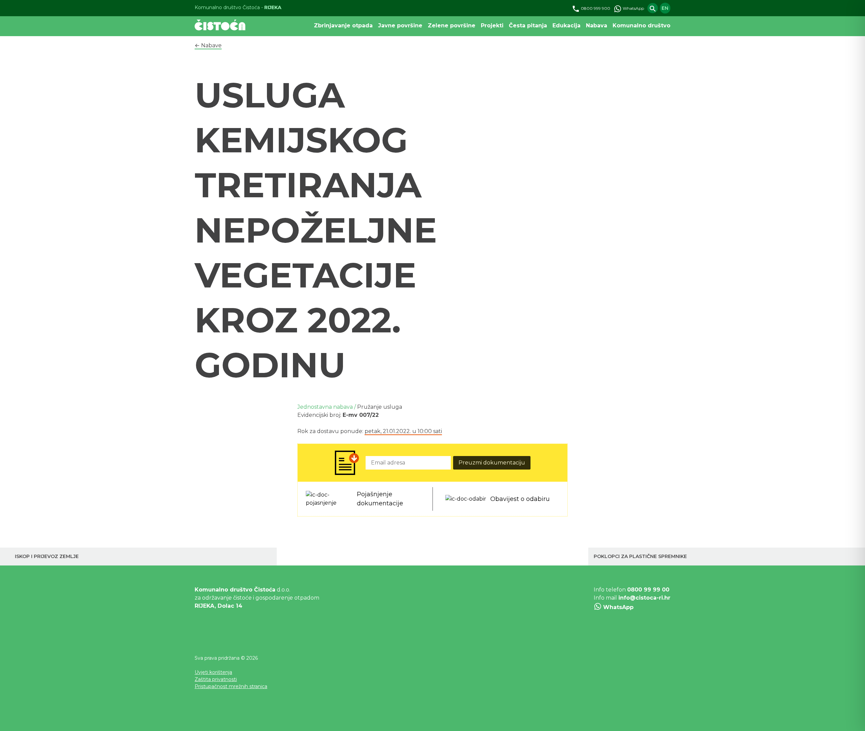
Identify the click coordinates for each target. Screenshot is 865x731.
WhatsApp (633, 8)
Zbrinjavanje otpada (343, 25)
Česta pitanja (528, 25)
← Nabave (208, 45)
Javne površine (400, 25)
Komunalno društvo (641, 25)
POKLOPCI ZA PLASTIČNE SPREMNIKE (640, 556)
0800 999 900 (595, 8)
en (665, 8)
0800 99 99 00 (648, 589)
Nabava (596, 25)
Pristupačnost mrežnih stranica (231, 686)
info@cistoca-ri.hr (644, 598)
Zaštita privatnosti (216, 679)
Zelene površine (451, 25)
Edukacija (566, 25)
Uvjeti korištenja (213, 672)
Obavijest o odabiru (520, 499)
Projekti (492, 25)
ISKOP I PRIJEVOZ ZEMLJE (47, 556)
